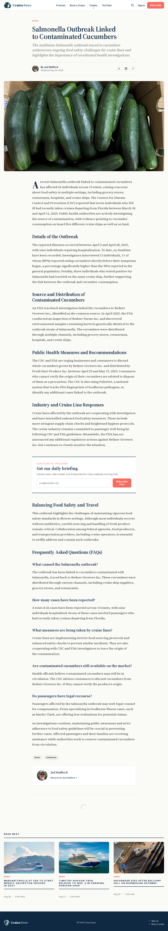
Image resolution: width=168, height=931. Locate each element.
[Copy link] (133, 69)
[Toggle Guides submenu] (93, 8)
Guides (93, 5)
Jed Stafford (51, 67)
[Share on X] (119, 69)
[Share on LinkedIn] (126, 69)
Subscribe (155, 5)
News (35, 21)
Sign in (141, 5)
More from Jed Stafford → (64, 777)
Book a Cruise (77, 5)
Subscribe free (122, 483)
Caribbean (51, 757)
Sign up (154, 921)
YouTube (107, 5)
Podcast (60, 5)
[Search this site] (133, 5)
